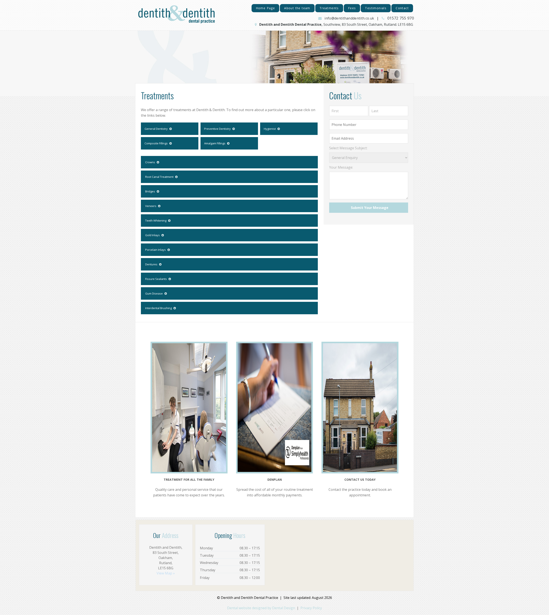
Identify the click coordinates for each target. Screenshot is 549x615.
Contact (402, 8)
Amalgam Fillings (215, 143)
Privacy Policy (311, 608)
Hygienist (270, 129)
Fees (352, 8)
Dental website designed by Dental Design (261, 608)
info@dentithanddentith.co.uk (349, 18)
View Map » (166, 573)
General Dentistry (156, 129)
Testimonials (375, 8)
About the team (297, 8)
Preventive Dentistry (217, 129)
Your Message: (341, 167)
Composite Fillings (156, 143)
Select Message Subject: (348, 148)
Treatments (329, 8)
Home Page (265, 8)
